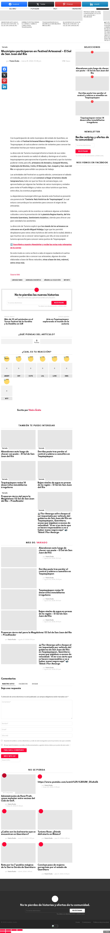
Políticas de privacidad (101, 922)
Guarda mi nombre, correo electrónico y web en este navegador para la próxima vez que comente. (37, 741)
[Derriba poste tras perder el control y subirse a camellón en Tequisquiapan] (31, 15)
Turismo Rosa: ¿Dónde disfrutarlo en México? (49, 833)
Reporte (67, 280)
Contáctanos (86, 922)
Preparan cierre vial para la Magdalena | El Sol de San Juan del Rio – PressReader (17, 498)
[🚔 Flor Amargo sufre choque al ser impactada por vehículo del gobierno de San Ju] (55, 501)
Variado (5, 448)
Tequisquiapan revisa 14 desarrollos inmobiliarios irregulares (51, 24)
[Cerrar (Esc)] (20, 930)
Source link (15, 274)
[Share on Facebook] (4, 69)
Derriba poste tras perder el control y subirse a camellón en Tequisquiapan (54, 454)
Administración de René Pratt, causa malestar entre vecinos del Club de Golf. (18, 798)
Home (78, 922)
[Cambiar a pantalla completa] (8, 930)
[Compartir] (14, 930)
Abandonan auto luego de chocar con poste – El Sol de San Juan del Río (10, 24)
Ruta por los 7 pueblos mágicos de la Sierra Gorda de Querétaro (18, 866)
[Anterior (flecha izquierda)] (2, 932)
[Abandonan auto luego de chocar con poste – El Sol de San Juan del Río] (10, 15)
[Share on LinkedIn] (4, 86)
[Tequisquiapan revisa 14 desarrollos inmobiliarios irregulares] (51, 15)
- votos (56, 341)
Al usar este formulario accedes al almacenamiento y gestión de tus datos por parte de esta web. (37, 745)
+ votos (17, 341)
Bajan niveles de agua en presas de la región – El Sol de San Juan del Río (71, 24)
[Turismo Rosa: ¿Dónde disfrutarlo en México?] (55, 820)
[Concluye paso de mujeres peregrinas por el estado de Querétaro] (55, 853)
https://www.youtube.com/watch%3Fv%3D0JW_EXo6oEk (68, 782)
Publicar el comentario (14, 750)
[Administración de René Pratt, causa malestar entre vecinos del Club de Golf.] (18, 784)
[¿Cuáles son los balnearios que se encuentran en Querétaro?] (18, 820)
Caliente (40, 776)
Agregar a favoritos (33, 280)
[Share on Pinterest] (4, 81)
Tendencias (4, 775)
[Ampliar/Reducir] (2, 930)
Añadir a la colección (52, 280)
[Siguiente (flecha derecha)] (8, 932)
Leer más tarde (17, 280)
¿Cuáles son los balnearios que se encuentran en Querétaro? (18, 833)
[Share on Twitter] (4, 75)
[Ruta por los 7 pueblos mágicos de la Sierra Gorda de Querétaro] (18, 853)
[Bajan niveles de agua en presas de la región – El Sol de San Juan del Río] (72, 15)
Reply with (10, 756)
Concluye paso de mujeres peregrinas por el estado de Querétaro (52, 867)
